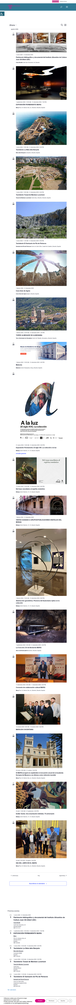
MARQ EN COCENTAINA (24, 729)
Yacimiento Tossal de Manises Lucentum (30, 195)
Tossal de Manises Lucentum (21, 964)
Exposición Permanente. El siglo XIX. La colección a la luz (36, 447)
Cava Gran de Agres (23, 291)
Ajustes (63, 1001)
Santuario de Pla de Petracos (21, 979)
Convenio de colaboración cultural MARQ (30, 687)
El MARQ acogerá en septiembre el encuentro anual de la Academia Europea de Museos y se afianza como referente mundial (39, 774)
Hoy (39, 875)
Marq (15, 936)
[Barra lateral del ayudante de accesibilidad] (2, 14)
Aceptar (40, 1001)
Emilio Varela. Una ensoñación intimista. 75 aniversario (35, 814)
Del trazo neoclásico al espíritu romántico (30, 489)
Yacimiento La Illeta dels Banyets (27, 150)
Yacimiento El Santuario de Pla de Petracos (31, 243)
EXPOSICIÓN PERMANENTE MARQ (28, 104)
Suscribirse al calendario (37, 883)
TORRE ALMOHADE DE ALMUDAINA (29, 335)
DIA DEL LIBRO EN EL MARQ (26, 863)
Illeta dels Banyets (18, 951)
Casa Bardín (17, 922)
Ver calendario (12, 990)
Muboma (19, 365)
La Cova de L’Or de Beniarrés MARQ (28, 647)
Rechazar (51, 1001)
